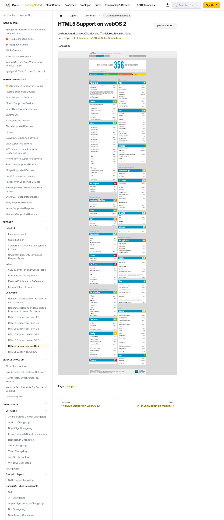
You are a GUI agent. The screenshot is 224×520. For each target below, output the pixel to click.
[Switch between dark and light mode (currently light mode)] (167, 5)
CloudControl (53, 5)
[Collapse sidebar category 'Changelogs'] (45, 403)
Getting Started (33, 5)
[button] (25, 23)
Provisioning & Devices (117, 5)
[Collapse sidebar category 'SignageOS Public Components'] (45, 486)
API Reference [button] (145, 5)
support (71, 386)
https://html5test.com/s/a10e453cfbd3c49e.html (92, 38)
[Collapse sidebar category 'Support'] (45, 221)
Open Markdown (164, 25)
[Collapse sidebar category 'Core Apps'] (45, 410)
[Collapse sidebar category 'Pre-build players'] (45, 474)
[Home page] (61, 15)
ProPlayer (85, 5)
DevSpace (70, 5)
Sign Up (210, 5)
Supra (98, 5)
